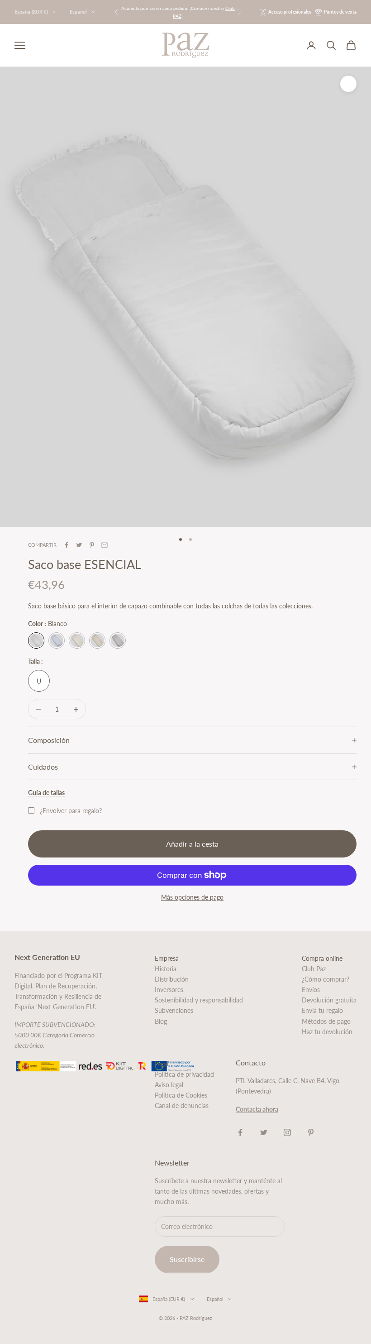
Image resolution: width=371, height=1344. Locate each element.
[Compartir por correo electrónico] (104, 545)
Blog (161, 1021)
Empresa (167, 958)
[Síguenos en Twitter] (263, 1132)
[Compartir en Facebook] (66, 545)
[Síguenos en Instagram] (287, 1132)
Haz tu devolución (327, 1032)
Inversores (169, 989)
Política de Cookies (181, 1095)
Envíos (311, 989)
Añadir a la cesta (192, 843)
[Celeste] (56, 640)
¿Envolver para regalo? (71, 810)
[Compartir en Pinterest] (91, 545)
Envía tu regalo (322, 1010)
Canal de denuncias (182, 1105)
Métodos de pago (326, 1021)
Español (78, 11)
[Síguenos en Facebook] (240, 1132)
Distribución (172, 979)
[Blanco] (36, 640)
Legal (161, 1064)
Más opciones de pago (192, 897)
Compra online (322, 958)
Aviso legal (169, 1085)
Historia (165, 969)
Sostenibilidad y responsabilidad (199, 1000)
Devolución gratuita (329, 1000)
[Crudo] (77, 640)
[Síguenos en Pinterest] (310, 1132)
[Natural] (97, 640)
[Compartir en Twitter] (79, 545)
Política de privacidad (184, 1074)
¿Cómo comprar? (325, 979)
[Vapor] (117, 640)
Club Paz (314, 969)
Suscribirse (187, 1259)
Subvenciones (174, 1010)
